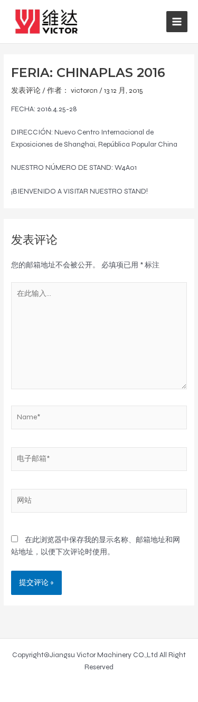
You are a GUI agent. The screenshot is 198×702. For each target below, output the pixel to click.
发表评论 (26, 90)
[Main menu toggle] (177, 22)
